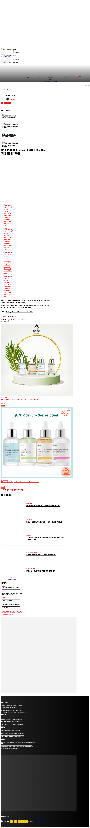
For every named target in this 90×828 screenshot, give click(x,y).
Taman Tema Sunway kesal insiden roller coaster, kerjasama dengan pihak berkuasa (11, 588)
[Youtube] (10, 103)
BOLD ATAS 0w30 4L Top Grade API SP (8, 707)
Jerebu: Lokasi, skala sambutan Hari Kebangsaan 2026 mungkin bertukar (10, 126)
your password (17, 52)
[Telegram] (33, 198)
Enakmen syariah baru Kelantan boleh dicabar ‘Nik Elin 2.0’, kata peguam (12, 594)
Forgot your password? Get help (8, 55)
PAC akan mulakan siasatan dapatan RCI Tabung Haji (9, 135)
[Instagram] (5, 103)
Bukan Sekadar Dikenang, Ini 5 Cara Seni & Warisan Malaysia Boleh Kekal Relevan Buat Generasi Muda (11, 606)
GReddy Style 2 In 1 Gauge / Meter (8, 722)
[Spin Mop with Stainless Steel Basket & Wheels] (13, 553)
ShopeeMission (18, 490)
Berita (3, 114)
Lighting (28, 535)
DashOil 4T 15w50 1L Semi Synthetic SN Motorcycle (11, 710)
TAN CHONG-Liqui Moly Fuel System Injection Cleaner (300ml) (13, 712)
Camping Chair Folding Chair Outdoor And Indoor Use (43, 506)
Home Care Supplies (31, 552)
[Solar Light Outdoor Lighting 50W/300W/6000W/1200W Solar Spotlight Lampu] (13, 537)
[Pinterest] (19, 821)
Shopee (10, 490)
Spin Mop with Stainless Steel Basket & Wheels (41, 555)
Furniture (29, 503)
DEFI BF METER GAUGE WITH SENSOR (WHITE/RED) (10, 721)
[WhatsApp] (29, 198)
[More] (38, 198)
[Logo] (5, 821)
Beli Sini (3, 406)
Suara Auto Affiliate (38, 821)
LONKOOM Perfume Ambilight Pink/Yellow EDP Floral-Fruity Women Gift (16, 745)
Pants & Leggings (30, 568)
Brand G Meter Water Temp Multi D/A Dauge (10, 718)
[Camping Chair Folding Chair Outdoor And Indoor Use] (13, 504)
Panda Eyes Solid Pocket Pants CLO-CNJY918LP (40, 571)
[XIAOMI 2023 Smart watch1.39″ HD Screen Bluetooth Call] (13, 521)
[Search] (77, 77)
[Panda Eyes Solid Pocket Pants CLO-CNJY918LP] (13, 570)
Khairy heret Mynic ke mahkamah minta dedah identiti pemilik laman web (10, 145)
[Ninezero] (8, 99)
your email (16, 59)
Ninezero (12, 99)
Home (2, 89)
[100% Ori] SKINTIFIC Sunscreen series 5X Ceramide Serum (12, 733)
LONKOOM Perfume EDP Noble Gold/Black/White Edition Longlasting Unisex (17, 746)
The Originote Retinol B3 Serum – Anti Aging (10, 730)
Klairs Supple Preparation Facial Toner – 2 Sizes (11, 731)
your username (17, 51)
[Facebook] (2, 103)
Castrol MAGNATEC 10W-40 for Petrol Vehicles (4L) (11, 705)
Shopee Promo (7, 89)
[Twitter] (7, 103)
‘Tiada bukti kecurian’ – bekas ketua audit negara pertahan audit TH (11, 599)
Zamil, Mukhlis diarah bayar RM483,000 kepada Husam (9, 116)
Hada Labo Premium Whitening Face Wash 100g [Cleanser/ (13, 736)
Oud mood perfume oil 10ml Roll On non (9, 748)
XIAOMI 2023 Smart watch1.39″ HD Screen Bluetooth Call (44, 522)
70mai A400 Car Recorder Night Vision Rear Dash (11, 719)
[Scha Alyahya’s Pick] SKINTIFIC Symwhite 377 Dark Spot (12, 735)
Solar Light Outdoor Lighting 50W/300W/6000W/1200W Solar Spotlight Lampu (45, 538)
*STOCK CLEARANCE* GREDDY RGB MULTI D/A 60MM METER (12, 724)
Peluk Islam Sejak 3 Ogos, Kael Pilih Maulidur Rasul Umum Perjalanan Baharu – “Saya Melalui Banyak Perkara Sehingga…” (12, 613)
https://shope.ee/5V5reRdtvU (17, 320)
